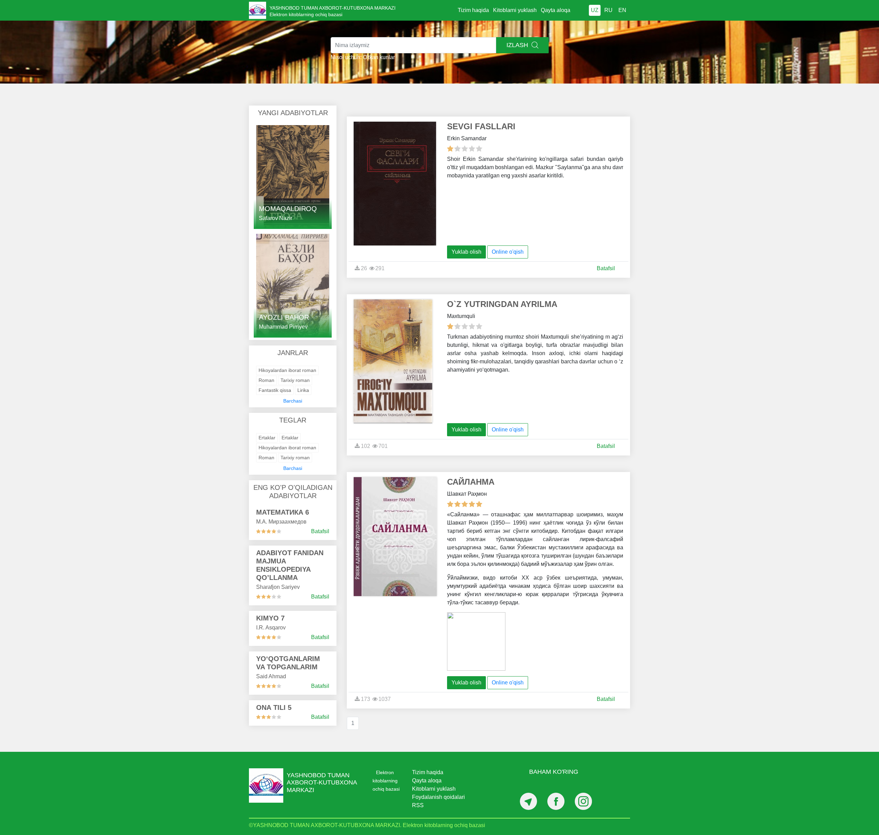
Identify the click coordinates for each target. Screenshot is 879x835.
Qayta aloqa (555, 10)
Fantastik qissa (275, 390)
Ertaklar (267, 437)
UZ (594, 10)
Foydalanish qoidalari (438, 797)
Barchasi (292, 401)
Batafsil (320, 531)
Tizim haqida (473, 10)
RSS (418, 805)
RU (608, 10)
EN (622, 10)
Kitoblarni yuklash (515, 10)
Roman (266, 380)
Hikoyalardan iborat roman (287, 370)
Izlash (518, 45)
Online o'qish (508, 252)
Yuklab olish (466, 252)
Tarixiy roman (295, 380)
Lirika (303, 390)
